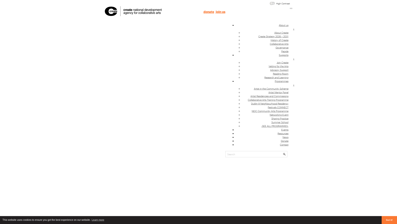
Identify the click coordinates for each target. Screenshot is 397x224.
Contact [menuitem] (284, 144)
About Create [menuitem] (281, 32)
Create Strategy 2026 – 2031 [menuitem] (273, 36)
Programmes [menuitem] (281, 82)
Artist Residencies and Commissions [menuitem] (269, 96)
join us (220, 12)
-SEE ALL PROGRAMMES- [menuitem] (274, 125)
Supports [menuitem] (283, 56)
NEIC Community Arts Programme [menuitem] (270, 110)
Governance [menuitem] (282, 47)
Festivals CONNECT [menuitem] (278, 107)
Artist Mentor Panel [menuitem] (278, 92)
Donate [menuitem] (284, 140)
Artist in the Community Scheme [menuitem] (271, 88)
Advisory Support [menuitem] (279, 69)
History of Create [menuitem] (279, 40)
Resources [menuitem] (283, 133)
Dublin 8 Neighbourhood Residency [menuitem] (269, 103)
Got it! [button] (389, 220)
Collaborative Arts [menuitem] (279, 43)
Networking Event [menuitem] (279, 114)
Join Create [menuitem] (282, 62)
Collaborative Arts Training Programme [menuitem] (268, 99)
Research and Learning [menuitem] (276, 77)
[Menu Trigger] (291, 8)
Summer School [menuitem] (279, 122)
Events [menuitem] (284, 129)
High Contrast (283, 3)
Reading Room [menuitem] (280, 73)
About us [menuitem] (283, 26)
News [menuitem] (285, 137)
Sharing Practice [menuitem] (279, 118)
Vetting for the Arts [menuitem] (278, 66)
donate (208, 12)
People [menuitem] (284, 51)
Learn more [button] (98, 220)
